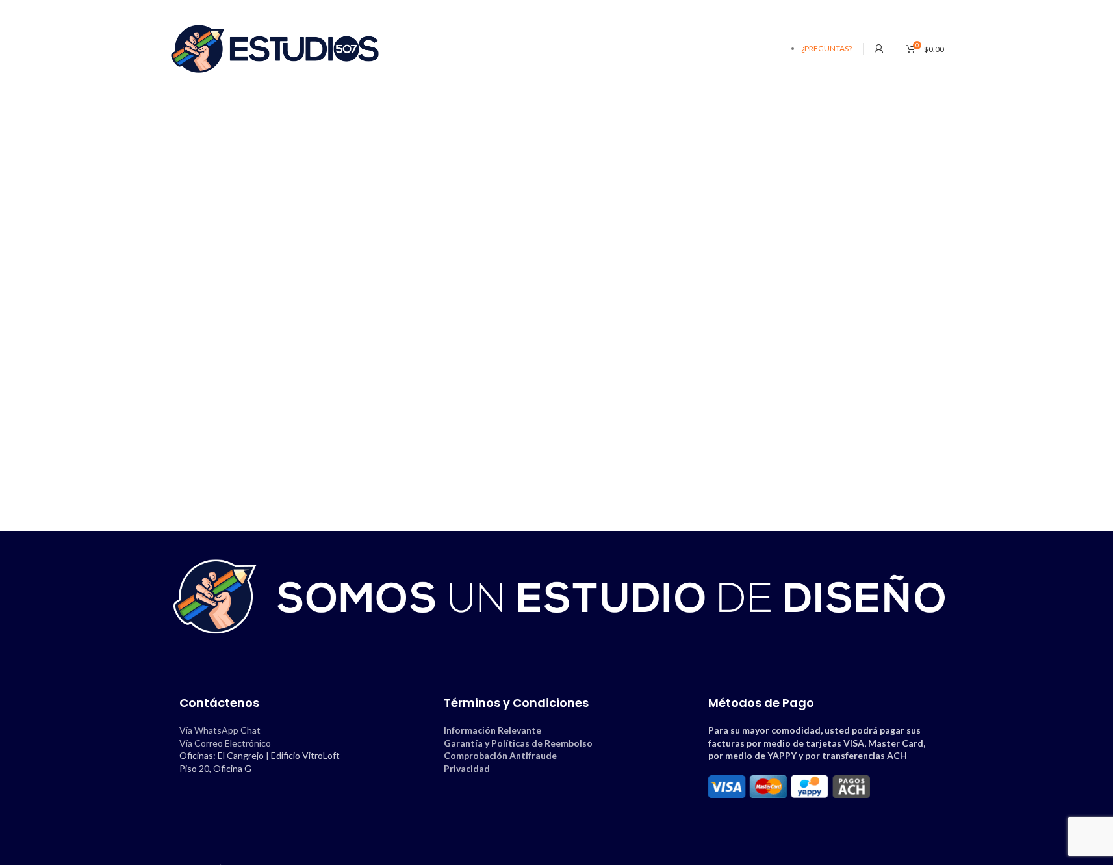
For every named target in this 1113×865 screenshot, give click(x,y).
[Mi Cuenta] (879, 49)
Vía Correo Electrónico (225, 743)
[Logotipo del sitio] (275, 47)
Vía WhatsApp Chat (220, 730)
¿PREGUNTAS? (826, 48)
